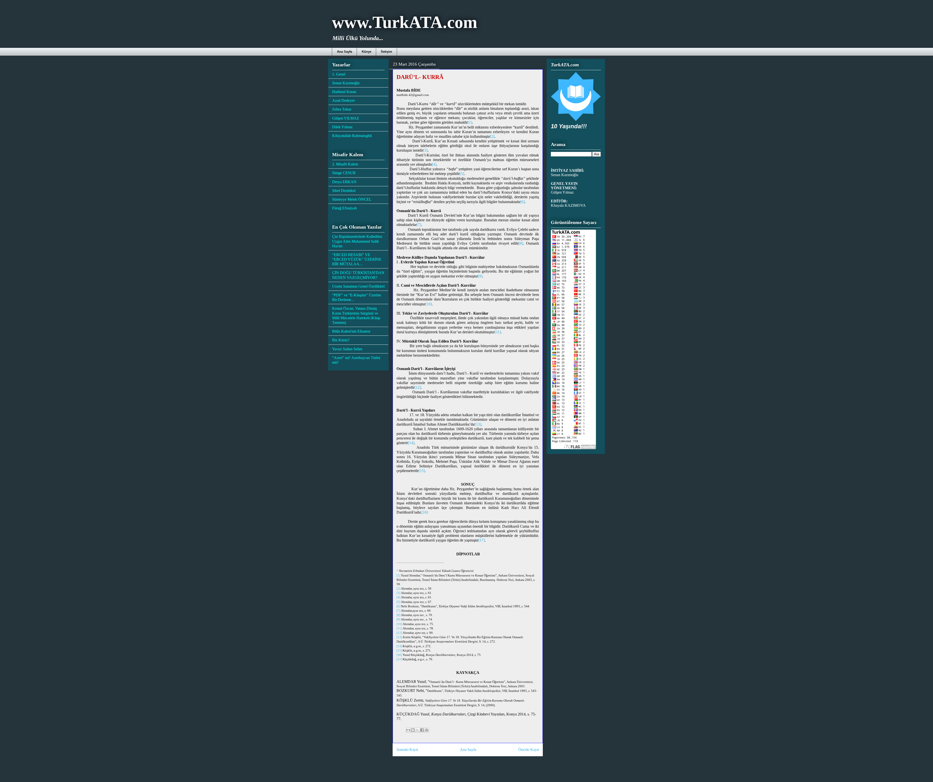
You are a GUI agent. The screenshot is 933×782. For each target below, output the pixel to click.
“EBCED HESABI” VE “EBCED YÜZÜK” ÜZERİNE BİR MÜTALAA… (356, 259)
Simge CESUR (344, 173)
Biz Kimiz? (341, 340)
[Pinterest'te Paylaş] (426, 730)
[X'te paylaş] (417, 730)
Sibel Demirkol (343, 191)
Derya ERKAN (344, 182)
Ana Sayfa (344, 51)
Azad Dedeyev (343, 100)
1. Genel (338, 74)
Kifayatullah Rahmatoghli (352, 136)
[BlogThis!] (412, 730)
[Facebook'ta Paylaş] (422, 730)
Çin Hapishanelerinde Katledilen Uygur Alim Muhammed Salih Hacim (357, 241)
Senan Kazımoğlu (346, 83)
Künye (366, 51)
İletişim (386, 51)
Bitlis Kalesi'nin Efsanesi (351, 331)
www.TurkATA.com (404, 22)
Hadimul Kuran (344, 92)
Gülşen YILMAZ (345, 118)
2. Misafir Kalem (345, 164)
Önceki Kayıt (528, 750)
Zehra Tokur (341, 109)
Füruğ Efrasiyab (344, 208)
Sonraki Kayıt (407, 750)
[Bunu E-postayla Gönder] (408, 730)
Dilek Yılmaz (342, 127)
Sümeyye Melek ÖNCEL (351, 199)
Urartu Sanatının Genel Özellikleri (358, 286)
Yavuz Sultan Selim (347, 349)
